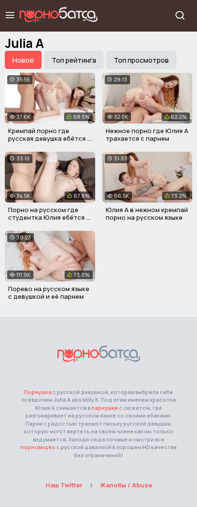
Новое (23, 60)
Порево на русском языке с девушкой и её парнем (48, 292)
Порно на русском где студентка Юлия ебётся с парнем (49, 217)
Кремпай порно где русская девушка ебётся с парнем (49, 138)
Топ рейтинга (74, 60)
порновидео (38, 447)
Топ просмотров (141, 60)
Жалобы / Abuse (126, 485)
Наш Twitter (64, 485)
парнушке (104, 407)
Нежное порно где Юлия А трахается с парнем (147, 134)
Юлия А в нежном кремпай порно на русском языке (147, 213)
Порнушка (38, 391)
